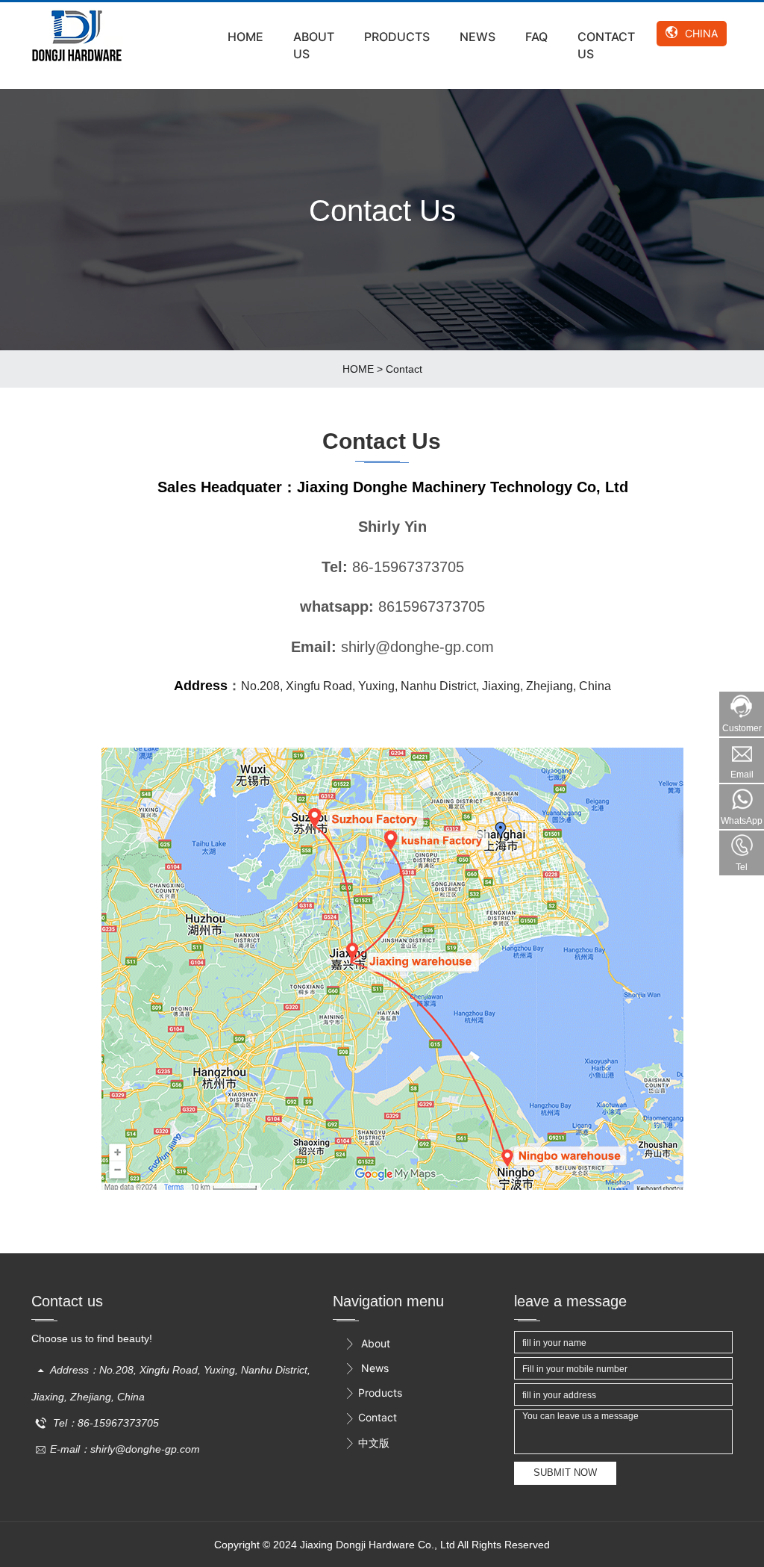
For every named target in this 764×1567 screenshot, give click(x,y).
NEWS (477, 36)
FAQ (536, 36)
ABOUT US (313, 45)
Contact (404, 369)
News (366, 1368)
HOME (245, 36)
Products (373, 1392)
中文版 (366, 1442)
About (367, 1343)
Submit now (565, 1472)
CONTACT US (606, 45)
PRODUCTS (397, 36)
